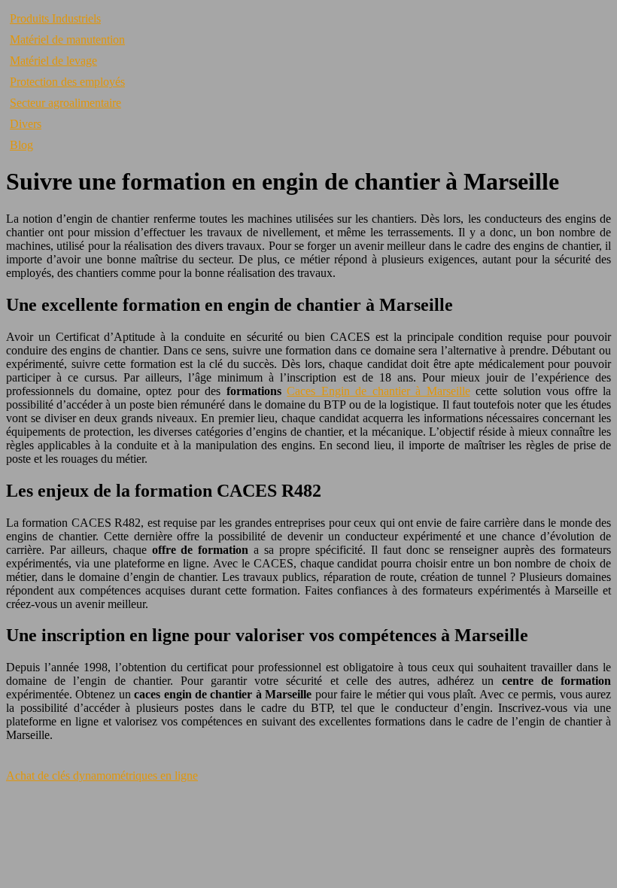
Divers (25, 123)
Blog (21, 144)
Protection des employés (67, 81)
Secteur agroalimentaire (65, 102)
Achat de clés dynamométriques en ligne (102, 775)
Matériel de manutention (67, 39)
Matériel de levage (53, 60)
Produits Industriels (55, 18)
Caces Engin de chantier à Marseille (378, 391)
